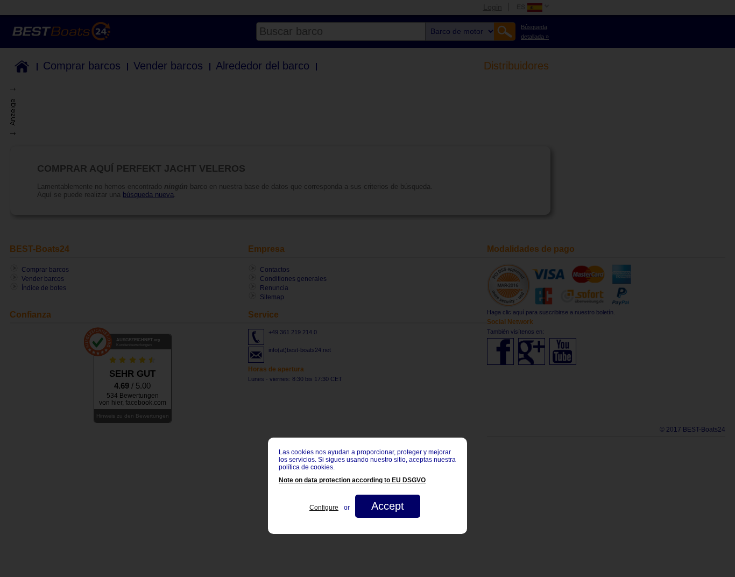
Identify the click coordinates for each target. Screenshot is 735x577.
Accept (387, 506)
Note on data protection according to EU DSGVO (352, 480)
